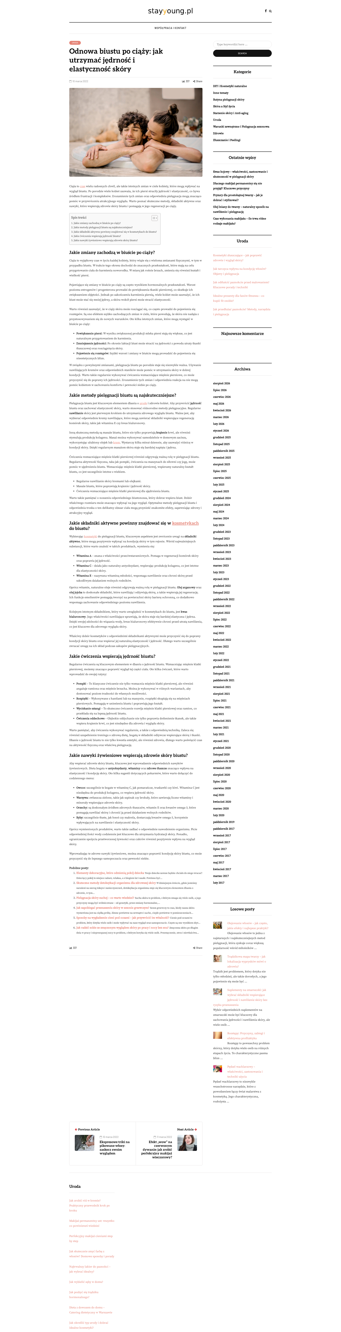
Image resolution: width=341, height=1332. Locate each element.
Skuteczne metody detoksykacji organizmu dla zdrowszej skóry (116, 883)
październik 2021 (223, 680)
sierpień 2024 (221, 505)
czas (82, 186)
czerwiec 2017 (222, 856)
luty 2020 (218, 815)
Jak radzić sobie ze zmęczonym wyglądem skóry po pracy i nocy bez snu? (122, 927)
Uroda (75, 43)
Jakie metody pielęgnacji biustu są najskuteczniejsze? (103, 227)
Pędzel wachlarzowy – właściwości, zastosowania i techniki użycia (245, 1071)
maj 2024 (218, 511)
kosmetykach (185, 523)
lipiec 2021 (220, 700)
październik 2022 (223, 599)
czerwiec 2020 (222, 788)
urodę (143, 403)
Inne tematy (220, 93)
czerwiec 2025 (222, 478)
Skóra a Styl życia (224, 106)
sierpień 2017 (221, 842)
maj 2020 (218, 795)
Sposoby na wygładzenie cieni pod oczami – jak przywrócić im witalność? (122, 917)
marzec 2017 (221, 876)
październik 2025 (223, 451)
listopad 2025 (221, 444)
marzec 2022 (221, 646)
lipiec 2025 (220, 471)
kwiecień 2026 (222, 410)
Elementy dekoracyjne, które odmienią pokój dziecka (110, 873)
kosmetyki (90, 536)
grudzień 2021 (222, 667)
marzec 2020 (221, 808)
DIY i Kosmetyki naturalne (230, 86)
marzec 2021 (221, 727)
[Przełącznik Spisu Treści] (153, 218)
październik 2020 (223, 761)
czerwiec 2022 (222, 626)
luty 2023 (218, 572)
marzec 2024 (221, 518)
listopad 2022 (221, 592)
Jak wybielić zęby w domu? (86, 1282)
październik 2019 (223, 822)
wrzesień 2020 (222, 768)
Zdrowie (218, 133)
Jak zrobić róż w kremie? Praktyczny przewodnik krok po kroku (89, 1205)
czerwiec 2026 (222, 397)
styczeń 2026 (221, 430)
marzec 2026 (221, 417)
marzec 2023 (221, 565)
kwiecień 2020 (222, 802)
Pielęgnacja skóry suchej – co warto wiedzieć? (105, 898)
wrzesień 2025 (222, 457)
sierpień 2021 (221, 694)
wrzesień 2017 (222, 835)
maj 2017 (218, 862)
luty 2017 (218, 883)
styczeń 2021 (221, 741)
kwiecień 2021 (222, 721)
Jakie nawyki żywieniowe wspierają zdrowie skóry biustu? (106, 240)
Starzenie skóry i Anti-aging (230, 113)
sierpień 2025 (221, 464)
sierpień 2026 (221, 383)
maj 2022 (218, 633)
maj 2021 (218, 714)
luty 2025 (218, 484)
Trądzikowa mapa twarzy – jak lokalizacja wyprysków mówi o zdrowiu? (246, 961)
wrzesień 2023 (222, 552)
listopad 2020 (221, 754)
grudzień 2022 (222, 586)
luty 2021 (218, 734)
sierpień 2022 (221, 613)
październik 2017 (223, 829)
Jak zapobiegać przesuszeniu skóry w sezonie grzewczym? (112, 908)
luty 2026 (218, 424)
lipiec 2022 (220, 619)
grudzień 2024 (222, 498)
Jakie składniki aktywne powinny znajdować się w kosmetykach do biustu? (115, 232)
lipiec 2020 (220, 781)
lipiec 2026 (220, 390)
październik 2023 (223, 545)
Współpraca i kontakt (170, 27)
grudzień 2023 (222, 532)
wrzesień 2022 (222, 606)
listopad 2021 (221, 673)
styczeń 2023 (221, 579)
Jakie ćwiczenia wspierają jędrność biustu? (97, 236)
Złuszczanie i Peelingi (226, 140)
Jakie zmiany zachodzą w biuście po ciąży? (97, 223)
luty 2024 (218, 525)
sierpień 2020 (221, 775)
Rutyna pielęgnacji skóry (228, 99)
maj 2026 (218, 403)
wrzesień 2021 (222, 687)
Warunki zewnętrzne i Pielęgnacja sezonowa (241, 126)
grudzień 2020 (222, 748)
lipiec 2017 (220, 849)
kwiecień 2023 (222, 559)
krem (116, 442)
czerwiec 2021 (222, 707)
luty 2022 (218, 653)
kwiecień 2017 (222, 869)
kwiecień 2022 (222, 640)
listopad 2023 (221, 538)
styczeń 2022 (221, 660)
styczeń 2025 (221, 491)
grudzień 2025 (222, 437)
